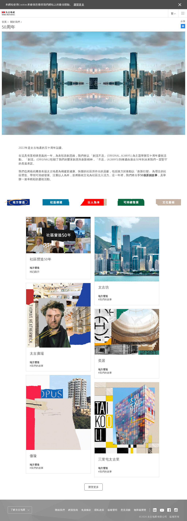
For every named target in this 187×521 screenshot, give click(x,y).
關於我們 (15, 21)
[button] (183, 26)
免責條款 (86, 510)
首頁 (4, 21)
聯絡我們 (60, 510)
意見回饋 (126, 510)
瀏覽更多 (79, 4)
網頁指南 (73, 510)
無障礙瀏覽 (140, 510)
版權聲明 (112, 510)
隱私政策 (99, 510)
